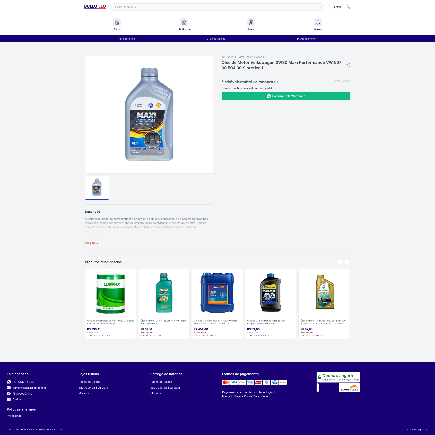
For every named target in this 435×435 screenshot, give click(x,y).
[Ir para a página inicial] (95, 7)
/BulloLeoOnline (22, 393)
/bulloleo (17, 399)
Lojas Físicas (217, 38)
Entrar (337, 6)
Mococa (84, 393)
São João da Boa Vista (93, 387)
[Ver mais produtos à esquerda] (340, 262)
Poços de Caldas (89, 382)
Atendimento (308, 38)
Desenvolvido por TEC (417, 429)
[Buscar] (320, 7)
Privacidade (14, 415)
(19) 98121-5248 (23, 382)
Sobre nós (129, 38)
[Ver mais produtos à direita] (347, 262)
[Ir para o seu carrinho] (348, 7)
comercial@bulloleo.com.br (29, 387)
